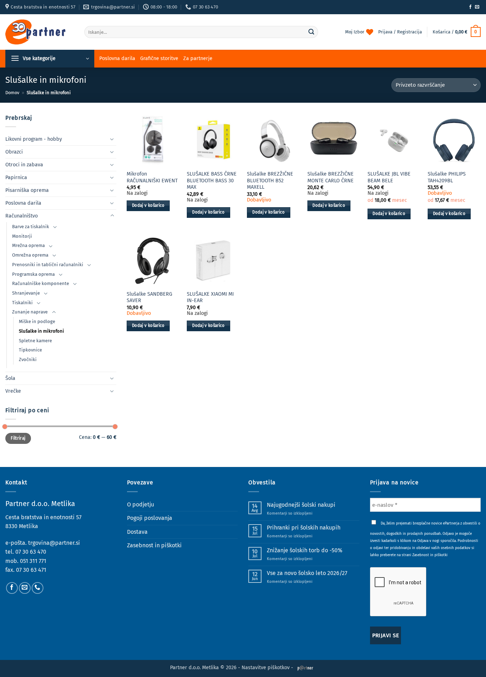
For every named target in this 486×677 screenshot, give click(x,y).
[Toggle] (112, 139)
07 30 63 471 (31, 569)
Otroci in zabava (24, 165)
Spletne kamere (35, 340)
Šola (10, 378)
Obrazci (14, 152)
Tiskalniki (22, 302)
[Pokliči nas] (37, 588)
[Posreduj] (311, 32)
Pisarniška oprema (27, 190)
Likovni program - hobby (33, 139)
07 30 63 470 (30, 551)
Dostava (137, 531)
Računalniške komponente (40, 283)
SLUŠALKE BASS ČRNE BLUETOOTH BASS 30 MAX (212, 180)
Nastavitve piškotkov (266, 668)
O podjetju (140, 504)
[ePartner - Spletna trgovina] (39, 32)
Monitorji (22, 236)
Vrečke (13, 391)
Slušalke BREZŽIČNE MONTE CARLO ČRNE (330, 177)
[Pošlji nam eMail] (477, 7)
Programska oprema (33, 274)
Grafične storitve (159, 58)
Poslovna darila (117, 58)
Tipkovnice (30, 350)
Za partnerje (197, 58)
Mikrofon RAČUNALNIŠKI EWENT (152, 177)
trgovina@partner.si (54, 542)
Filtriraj (18, 438)
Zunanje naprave (30, 312)
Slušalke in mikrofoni (41, 331)
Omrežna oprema (30, 255)
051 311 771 (33, 561)
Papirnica (16, 177)
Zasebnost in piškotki (154, 545)
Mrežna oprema (28, 245)
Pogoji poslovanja (149, 518)
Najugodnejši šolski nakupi (301, 504)
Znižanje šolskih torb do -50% (304, 550)
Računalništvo (21, 216)
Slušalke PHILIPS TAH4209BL (447, 177)
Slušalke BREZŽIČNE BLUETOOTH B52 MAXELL (270, 180)
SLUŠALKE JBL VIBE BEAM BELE (389, 177)
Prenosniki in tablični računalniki (47, 264)
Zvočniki (28, 359)
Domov (12, 92)
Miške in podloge (37, 321)
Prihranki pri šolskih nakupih (303, 527)
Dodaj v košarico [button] (148, 205)
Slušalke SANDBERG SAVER (149, 297)
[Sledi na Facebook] (470, 7)
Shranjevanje (26, 293)
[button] (457, 32)
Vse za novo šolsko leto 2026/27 (307, 573)
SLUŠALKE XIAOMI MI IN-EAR (210, 297)
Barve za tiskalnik (30, 226)
